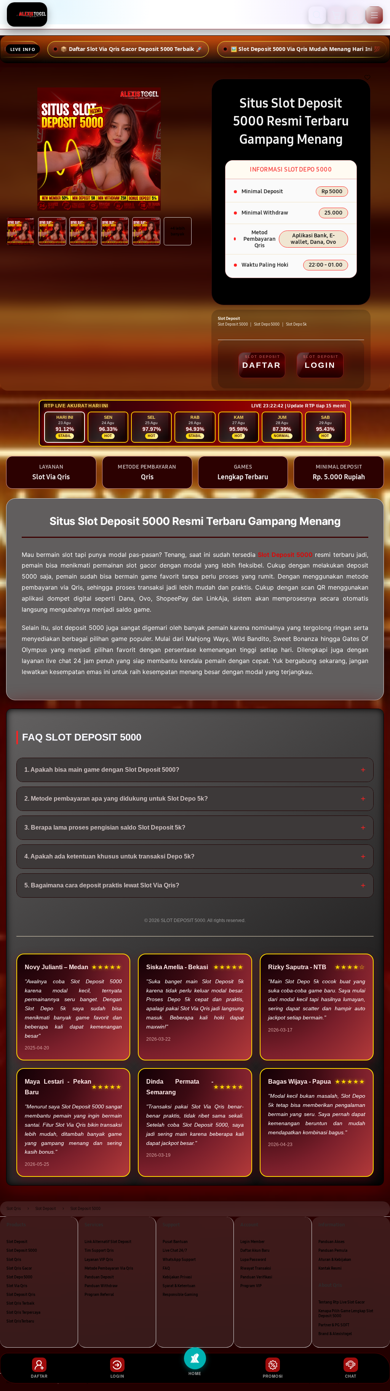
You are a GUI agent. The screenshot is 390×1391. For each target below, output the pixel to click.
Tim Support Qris (99, 1250)
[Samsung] (27, 14)
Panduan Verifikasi (256, 1277)
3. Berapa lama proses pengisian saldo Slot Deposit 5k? (195, 827)
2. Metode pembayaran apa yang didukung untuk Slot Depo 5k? (195, 798)
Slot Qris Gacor (19, 1268)
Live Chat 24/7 (175, 1250)
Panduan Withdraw (101, 1286)
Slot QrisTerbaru (20, 1321)
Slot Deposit (16, 1242)
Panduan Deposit (99, 1277)
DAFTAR (261, 365)
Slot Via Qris (16, 1286)
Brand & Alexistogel (335, 1334)
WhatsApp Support (179, 1259)
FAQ (166, 1268)
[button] (336, 15)
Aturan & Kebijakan (334, 1259)
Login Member (252, 1242)
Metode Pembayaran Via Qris (109, 1268)
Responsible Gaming (180, 1294)
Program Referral (99, 1294)
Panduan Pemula (332, 1250)
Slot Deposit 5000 (21, 1250)
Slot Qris (13, 1259)
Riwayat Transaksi (255, 1268)
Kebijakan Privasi (177, 1277)
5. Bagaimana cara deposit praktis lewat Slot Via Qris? (195, 885)
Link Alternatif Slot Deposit (108, 1242)
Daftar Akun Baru (255, 1250)
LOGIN (320, 365)
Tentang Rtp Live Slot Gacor (341, 1302)
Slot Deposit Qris (20, 1294)
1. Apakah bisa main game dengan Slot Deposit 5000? (195, 769)
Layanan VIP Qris (99, 1259)
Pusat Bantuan (175, 1242)
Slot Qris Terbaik (20, 1303)
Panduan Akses (331, 1242)
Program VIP (251, 1286)
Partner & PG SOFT (333, 1325)
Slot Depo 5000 (19, 1277)
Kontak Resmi (330, 1268)
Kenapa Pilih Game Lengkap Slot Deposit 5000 (345, 1313)
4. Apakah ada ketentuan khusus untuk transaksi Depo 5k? (195, 856)
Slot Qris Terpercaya (23, 1312)
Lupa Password (253, 1259)
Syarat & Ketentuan (179, 1286)
